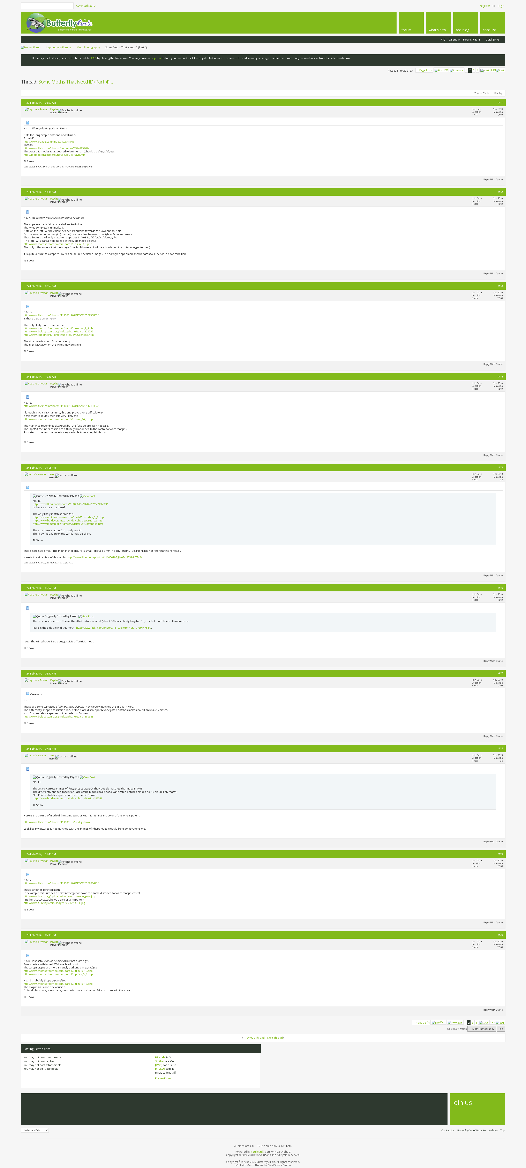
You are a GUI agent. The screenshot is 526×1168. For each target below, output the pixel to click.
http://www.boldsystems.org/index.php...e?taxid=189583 (58, 716)
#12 (500, 192)
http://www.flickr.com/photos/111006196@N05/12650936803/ (61, 315)
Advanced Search (86, 5)
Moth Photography (88, 47)
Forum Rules (163, 1078)
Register (485, 6)
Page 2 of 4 (425, 70)
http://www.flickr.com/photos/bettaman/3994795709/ (56, 148)
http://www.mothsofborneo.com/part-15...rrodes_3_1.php (59, 328)
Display (498, 93)
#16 (500, 588)
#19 (500, 854)
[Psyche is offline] (36, 109)
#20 (500, 935)
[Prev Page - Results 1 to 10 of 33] (456, 69)
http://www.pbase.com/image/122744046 (49, 141)
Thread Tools (481, 93)
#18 (500, 748)
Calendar (454, 39)
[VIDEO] (160, 1068)
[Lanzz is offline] (35, 474)
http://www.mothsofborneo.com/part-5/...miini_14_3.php (58, 419)
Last (493, 70)
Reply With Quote (493, 179)
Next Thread (275, 1037)
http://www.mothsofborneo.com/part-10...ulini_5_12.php (58, 984)
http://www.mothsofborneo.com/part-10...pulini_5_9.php (58, 974)
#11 (500, 102)
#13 (500, 286)
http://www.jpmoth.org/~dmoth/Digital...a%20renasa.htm (59, 335)
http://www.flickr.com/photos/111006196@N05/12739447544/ (104, 557)
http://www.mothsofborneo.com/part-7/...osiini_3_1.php (58, 244)
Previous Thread (254, 1037)
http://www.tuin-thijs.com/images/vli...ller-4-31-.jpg (54, 903)
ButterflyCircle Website (471, 1130)
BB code (160, 1057)
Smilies (160, 1061)
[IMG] (158, 1065)
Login (501, 6)
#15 (500, 467)
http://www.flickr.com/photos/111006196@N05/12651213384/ (61, 406)
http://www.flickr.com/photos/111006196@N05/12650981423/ (61, 883)
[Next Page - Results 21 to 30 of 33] (484, 69)
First (445, 70)
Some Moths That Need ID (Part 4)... (75, 81)
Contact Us (448, 1130)
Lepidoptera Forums (59, 47)
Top (500, 1029)
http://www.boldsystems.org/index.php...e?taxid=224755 (58, 331)
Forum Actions (472, 39)
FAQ (443, 39)
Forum (37, 47)
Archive (493, 1130)
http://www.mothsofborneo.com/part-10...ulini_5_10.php (58, 971)
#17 (500, 673)
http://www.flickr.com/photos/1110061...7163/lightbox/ (57, 822)
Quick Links (492, 39)
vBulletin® (257, 1151)
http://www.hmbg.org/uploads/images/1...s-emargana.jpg (59, 896)
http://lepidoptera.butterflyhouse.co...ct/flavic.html (55, 155)
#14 (500, 376)
